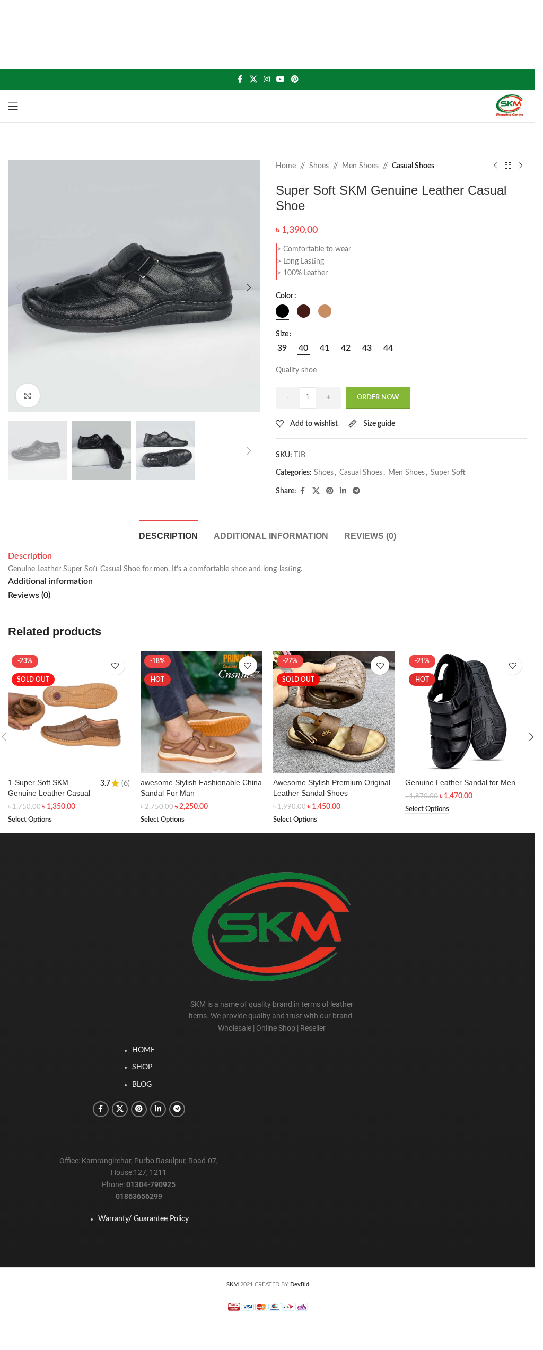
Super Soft (448, 472)
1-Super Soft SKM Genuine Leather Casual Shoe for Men (49, 792)
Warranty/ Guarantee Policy (143, 1219)
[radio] (282, 311)
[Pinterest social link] (295, 79)
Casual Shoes (413, 166)
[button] (18, 287)
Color (284, 296)
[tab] (168, 535)
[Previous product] (495, 166)
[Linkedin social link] (343, 491)
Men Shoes (360, 166)
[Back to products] (508, 166)
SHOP (142, 1067)
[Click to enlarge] (28, 395)
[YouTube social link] (280, 79)
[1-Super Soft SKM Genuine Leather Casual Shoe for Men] (69, 712)
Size (282, 334)
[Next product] (520, 166)
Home (286, 166)
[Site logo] (509, 106)
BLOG (142, 1084)
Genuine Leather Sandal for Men (460, 782)
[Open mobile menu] (13, 106)
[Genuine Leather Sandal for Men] (466, 712)
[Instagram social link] (266, 79)
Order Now (378, 397)
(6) (125, 783)
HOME (143, 1050)
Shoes (319, 166)
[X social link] (253, 79)
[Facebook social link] (240, 79)
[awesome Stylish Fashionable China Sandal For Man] (201, 712)
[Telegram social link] (356, 491)
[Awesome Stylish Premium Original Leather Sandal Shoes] (334, 712)
